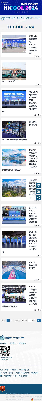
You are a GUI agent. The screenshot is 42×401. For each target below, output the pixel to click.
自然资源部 (34, 373)
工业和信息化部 (24, 370)
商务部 (15, 376)
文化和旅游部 (23, 376)
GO (39, 320)
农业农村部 (8, 376)
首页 (13, 18)
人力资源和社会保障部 (21, 373)
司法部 (5, 373)
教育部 (6, 370)
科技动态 (20, 18)
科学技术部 (14, 370)
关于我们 (13, 343)
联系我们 (22, 343)
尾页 (23, 320)
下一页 (17, 320)
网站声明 (3, 343)
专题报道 (29, 18)
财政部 (11, 373)
